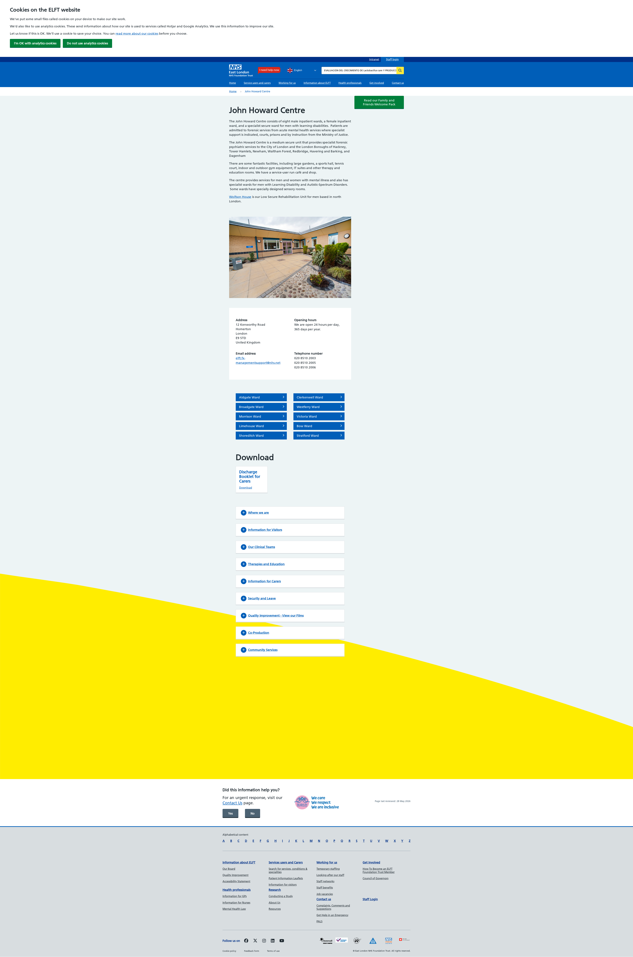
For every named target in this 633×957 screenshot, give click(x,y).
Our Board (229, 868)
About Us (274, 902)
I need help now (269, 70)
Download (245, 487)
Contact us (398, 82)
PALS (319, 921)
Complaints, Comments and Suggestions (333, 907)
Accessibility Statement (236, 881)
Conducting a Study (281, 896)
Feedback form (251, 951)
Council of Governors (375, 878)
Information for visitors (283, 884)
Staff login (392, 59)
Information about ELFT (317, 82)
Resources (275, 908)
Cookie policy (229, 951)
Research (275, 890)
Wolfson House (240, 197)
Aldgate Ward (249, 397)
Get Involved (371, 862)
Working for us (287, 82)
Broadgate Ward (251, 407)
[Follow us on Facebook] (246, 941)
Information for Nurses (236, 902)
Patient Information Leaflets (286, 878)
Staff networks (325, 881)
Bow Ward (304, 426)
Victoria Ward (307, 416)
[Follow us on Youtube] (281, 941)
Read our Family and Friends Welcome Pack (379, 102)
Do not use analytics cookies (87, 43)
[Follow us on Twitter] (255, 941)
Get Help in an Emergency (332, 915)
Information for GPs (235, 896)
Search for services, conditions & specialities (288, 870)
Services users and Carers (286, 862)
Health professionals (350, 82)
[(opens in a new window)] (264, 941)
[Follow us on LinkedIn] (272, 941)
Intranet (374, 59)
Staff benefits (324, 887)
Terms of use (273, 951)
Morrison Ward (250, 416)
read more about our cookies (137, 33)
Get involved (376, 82)
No (253, 813)
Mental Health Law (234, 908)
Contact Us (232, 802)
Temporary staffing (328, 868)
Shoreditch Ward (251, 436)
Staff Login (370, 899)
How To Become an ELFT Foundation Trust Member (379, 870)
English (297, 70)
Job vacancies (324, 894)
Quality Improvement (235, 875)
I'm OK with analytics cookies (35, 43)
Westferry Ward (308, 407)
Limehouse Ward (251, 426)
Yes (230, 813)
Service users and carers (257, 82)
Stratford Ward (308, 436)
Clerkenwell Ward (310, 397)
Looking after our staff (330, 875)
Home (232, 82)
